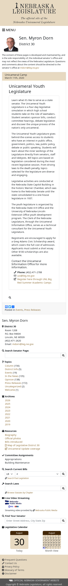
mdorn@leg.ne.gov (29, 67)
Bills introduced (13, 441)
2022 (7, 414)
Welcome (10, 389)
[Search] (63, 473)
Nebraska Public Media (46, 510)
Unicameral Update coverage (23, 448)
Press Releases (32, 309)
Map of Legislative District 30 (23, 445)
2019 (7, 424)
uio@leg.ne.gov (25, 275)
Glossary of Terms (14, 570)
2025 (7, 403)
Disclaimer (10, 573)
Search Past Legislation (18, 478)
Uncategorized (13, 386)
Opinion (9, 379)
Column (9, 365)
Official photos (13, 438)
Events (19, 309)
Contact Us (10, 563)
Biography (10, 434)
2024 (7, 407)
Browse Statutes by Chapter (20, 492)
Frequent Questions (15, 559)
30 (19, 541)
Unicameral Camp (16, 75)
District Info (11, 369)
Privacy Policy (11, 566)
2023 (7, 410)
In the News (11, 376)
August (19, 533)
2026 (7, 400)
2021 (7, 417)
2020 (7, 421)
